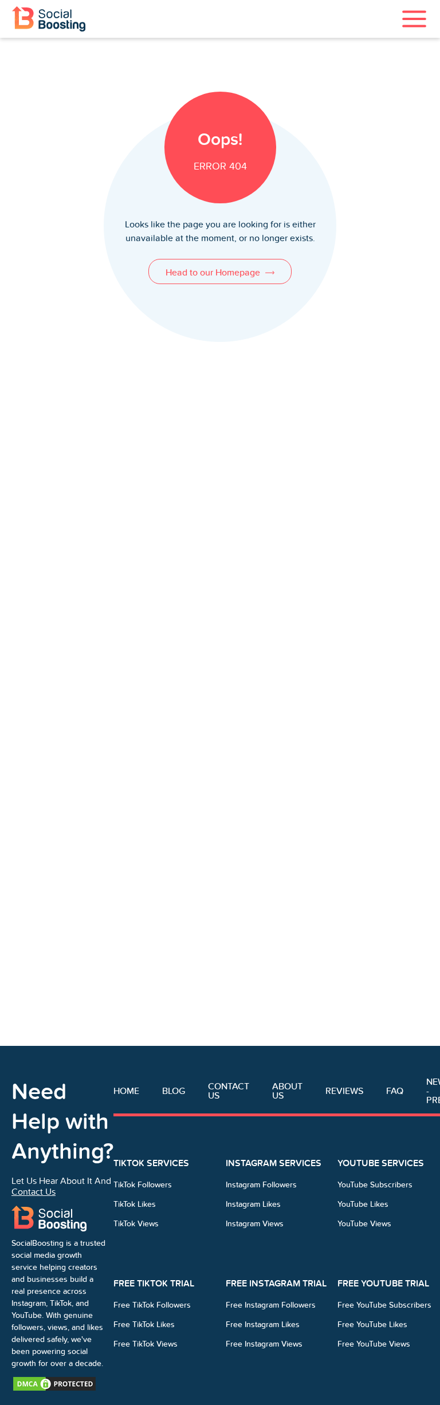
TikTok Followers (142, 1184)
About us (287, 1090)
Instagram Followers (261, 1184)
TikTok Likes (134, 1204)
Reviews (344, 1091)
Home (126, 1091)
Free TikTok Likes (144, 1324)
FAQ (394, 1091)
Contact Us (33, 1192)
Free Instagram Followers (271, 1305)
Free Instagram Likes (263, 1324)
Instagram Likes (253, 1204)
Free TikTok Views (145, 1344)
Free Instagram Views (264, 1344)
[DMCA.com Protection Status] (54, 1383)
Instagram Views (255, 1223)
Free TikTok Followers (152, 1305)
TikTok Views (136, 1223)
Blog (173, 1091)
